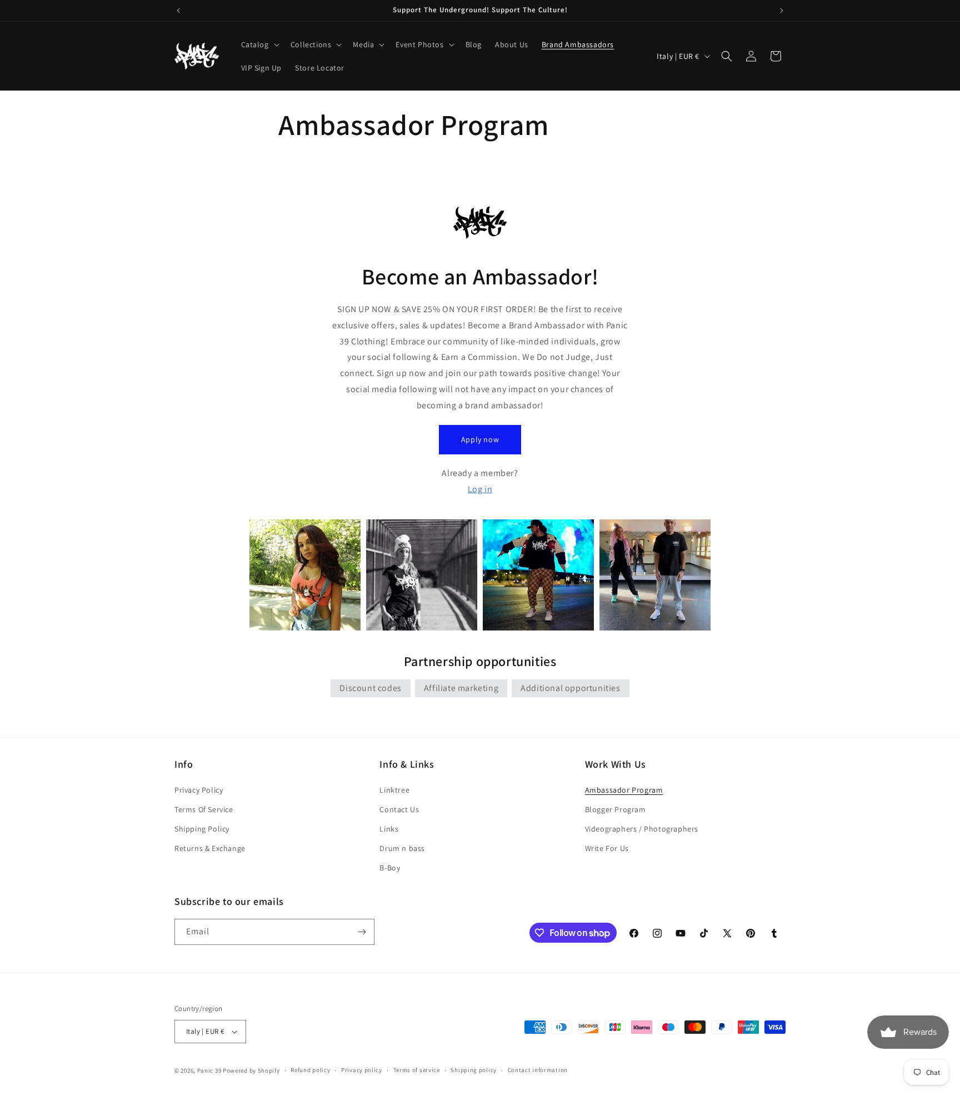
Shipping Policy (201, 829)
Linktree (394, 790)
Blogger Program (615, 809)
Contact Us (399, 809)
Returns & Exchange (210, 848)
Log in (480, 489)
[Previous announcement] (178, 10)
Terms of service (416, 1070)
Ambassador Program (624, 790)
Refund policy (310, 1070)
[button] (259, 44)
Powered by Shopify (251, 1070)
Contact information (538, 1070)
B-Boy (389, 868)
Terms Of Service (203, 809)
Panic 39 (209, 1070)
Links (388, 829)
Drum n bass (402, 848)
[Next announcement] (781, 10)
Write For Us (607, 848)
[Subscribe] (361, 932)
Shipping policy (474, 1070)
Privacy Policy (198, 790)
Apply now (480, 439)
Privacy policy (361, 1070)
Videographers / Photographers (641, 829)
